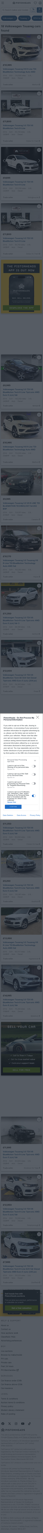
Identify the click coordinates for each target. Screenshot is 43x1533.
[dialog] (21, 766)
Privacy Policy (35, 815)
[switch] (34, 766)
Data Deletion (8, 815)
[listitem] (21, 760)
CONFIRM (13, 806)
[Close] (38, 718)
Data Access (21, 815)
